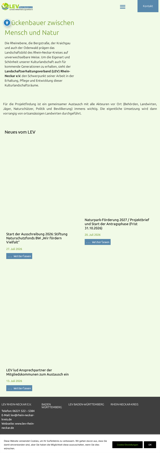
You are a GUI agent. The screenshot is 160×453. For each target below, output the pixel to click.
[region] (80, 443)
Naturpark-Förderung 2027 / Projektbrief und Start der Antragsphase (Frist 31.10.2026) (117, 224)
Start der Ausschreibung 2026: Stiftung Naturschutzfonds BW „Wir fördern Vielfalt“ (37, 238)
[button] (122, 6)
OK (150, 444)
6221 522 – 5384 (24, 411)
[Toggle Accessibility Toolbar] (7, 22)
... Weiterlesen (19, 256)
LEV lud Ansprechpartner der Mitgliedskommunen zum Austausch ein (37, 372)
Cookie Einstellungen (127, 444)
